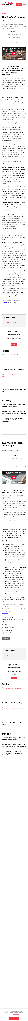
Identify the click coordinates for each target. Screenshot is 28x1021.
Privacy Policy (16, 1014)
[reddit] (16, 42)
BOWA (14, 455)
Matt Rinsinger (14, 31)
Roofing (4, 13)
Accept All (14, 1018)
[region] (14, 1015)
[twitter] (14, 42)
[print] (25, 42)
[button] (3, 4)
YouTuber (5, 302)
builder (16, 300)
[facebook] (9, 42)
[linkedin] (11, 42)
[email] (19, 42)
